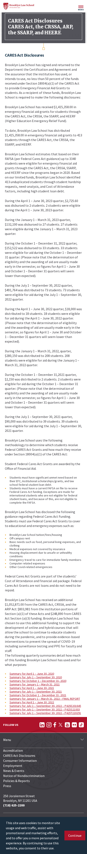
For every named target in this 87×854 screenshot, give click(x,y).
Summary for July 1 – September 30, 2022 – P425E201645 (45, 706)
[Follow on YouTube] (67, 724)
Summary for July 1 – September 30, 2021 (36, 691)
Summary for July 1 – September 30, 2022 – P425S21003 (45, 709)
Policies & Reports (16, 781)
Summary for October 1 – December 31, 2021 (38, 695)
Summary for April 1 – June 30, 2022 (32, 702)
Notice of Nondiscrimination (24, 776)
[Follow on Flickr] (74, 724)
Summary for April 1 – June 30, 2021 (32, 688)
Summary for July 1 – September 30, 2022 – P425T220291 (45, 713)
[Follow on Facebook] (54, 724)
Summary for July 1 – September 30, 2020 (36, 677)
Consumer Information (20, 760)
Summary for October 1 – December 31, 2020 (38, 681)
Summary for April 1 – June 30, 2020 (32, 674)
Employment (12, 766)
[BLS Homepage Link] (18, 6)
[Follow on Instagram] (49, 724)
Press (7, 786)
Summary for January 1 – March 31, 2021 (35, 684)
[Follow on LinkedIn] (42, 724)
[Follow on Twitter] (60, 724)
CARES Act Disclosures (19, 755)
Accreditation (13, 750)
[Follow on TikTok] (81, 724)
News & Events (13, 771)
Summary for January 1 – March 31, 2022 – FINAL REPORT (45, 699)
